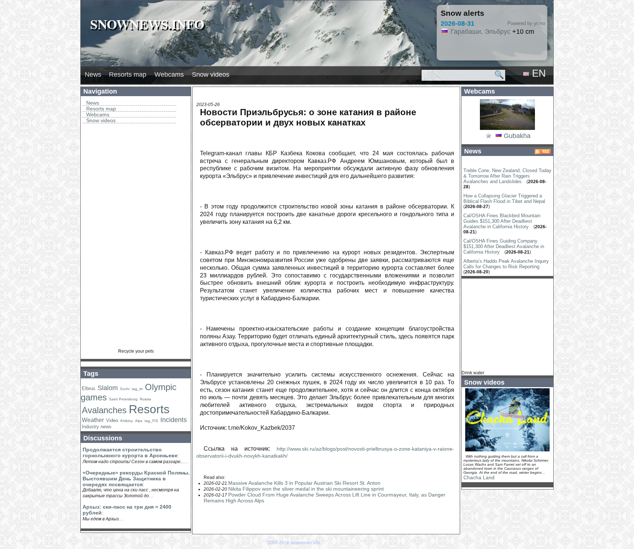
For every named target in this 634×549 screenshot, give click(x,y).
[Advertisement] (136, 238)
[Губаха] (507, 129)
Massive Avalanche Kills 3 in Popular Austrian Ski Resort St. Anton (304, 483)
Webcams (169, 74)
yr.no (539, 23)
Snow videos (210, 74)
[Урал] (499, 136)
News (93, 74)
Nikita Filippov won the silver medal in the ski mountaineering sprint (306, 489)
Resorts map (127, 74)
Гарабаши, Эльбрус (480, 31)
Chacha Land (479, 477)
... (186, 461)
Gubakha (517, 135)
